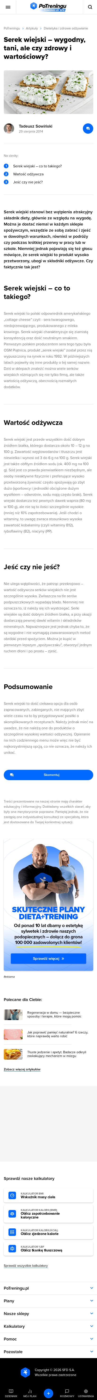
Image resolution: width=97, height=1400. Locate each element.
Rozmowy (67, 1396)
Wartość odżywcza (28, 174)
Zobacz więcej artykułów (22, 1069)
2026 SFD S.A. (64, 1370)
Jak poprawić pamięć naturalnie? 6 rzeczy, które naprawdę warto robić (57, 1034)
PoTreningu (12, 28)
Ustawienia (86, 1396)
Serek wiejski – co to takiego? (37, 166)
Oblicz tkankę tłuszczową (41, 1249)
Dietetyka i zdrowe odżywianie (66, 28)
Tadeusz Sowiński (35, 126)
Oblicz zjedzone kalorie (40, 1232)
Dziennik (11, 1396)
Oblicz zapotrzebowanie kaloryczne (40, 1214)
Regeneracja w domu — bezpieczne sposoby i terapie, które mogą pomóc (54, 1014)
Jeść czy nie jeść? (28, 182)
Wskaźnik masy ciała (38, 1195)
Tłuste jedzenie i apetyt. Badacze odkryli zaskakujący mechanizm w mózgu (56, 1054)
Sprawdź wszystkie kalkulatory (26, 1266)
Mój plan (29, 1396)
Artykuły (32, 28)
